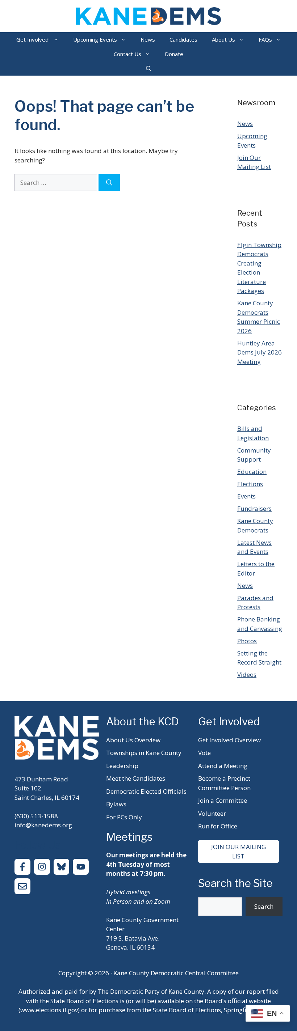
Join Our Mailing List (238, 851)
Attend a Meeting (222, 765)
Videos (246, 674)
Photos (247, 641)
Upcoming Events (95, 39)
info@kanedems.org (43, 825)
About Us (223, 39)
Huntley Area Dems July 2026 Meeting (259, 352)
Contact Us (127, 54)
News (148, 39)
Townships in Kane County (143, 752)
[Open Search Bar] (149, 68)
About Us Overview (133, 740)
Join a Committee (222, 800)
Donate (174, 54)
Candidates (183, 39)
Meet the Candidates (135, 778)
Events (246, 496)
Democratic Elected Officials (146, 791)
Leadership (122, 765)
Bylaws (116, 804)
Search (263, 906)
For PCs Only (124, 817)
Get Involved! (33, 39)
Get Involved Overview (229, 740)
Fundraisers (254, 508)
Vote (204, 752)
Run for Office (217, 826)
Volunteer (212, 813)
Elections (250, 484)
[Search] (109, 182)
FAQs (265, 39)
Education (252, 471)
